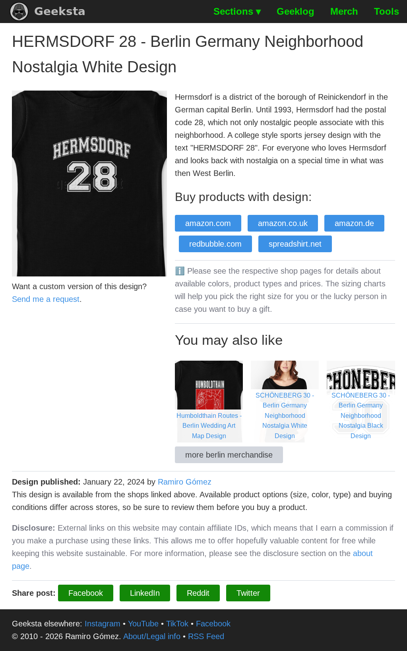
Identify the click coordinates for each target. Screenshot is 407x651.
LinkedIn (145, 593)
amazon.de (354, 223)
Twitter (248, 593)
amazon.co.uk (283, 223)
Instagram (102, 623)
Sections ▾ (237, 11)
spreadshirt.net (295, 244)
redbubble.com (215, 244)
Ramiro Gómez (184, 481)
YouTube (143, 623)
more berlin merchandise (229, 454)
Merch (344, 11)
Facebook (85, 593)
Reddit (198, 593)
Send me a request (45, 299)
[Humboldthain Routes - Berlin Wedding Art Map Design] (209, 400)
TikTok (177, 623)
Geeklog (295, 11)
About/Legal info (151, 636)
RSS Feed (206, 636)
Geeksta (59, 11)
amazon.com (208, 223)
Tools (386, 11)
